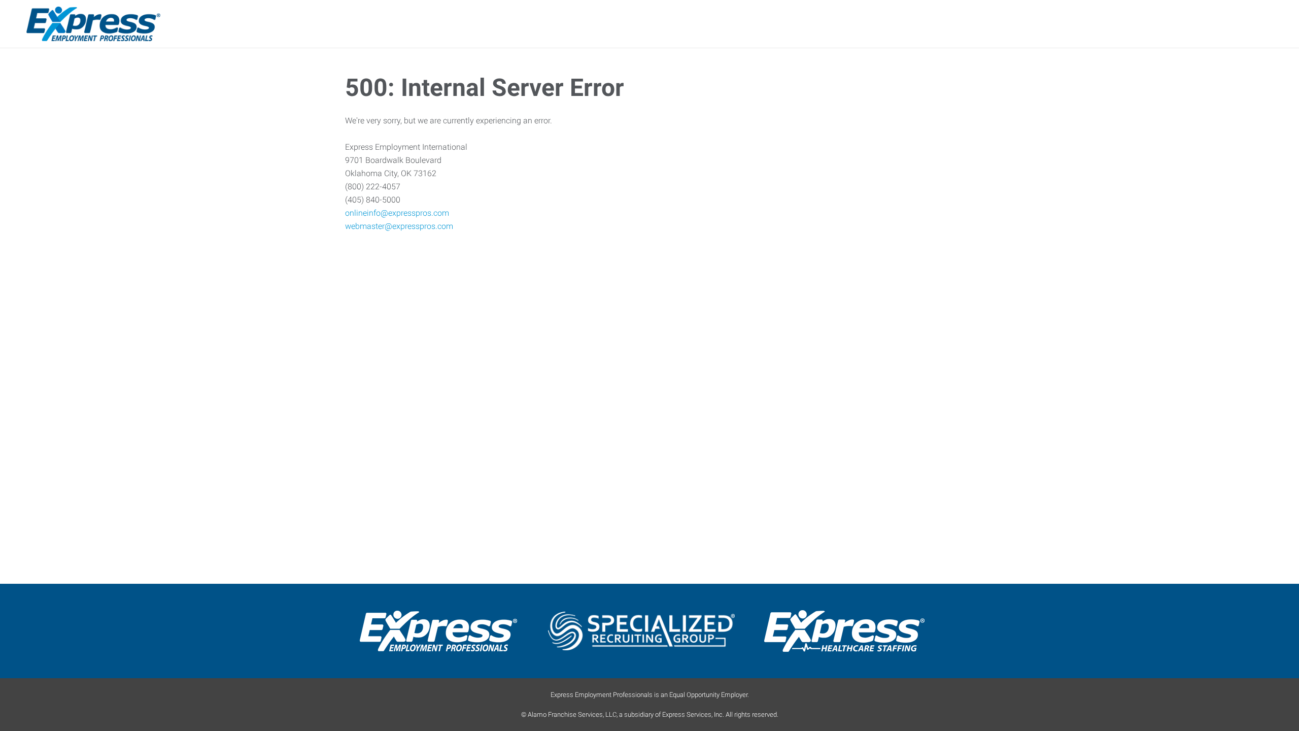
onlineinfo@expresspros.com (397, 213)
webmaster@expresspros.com (399, 226)
